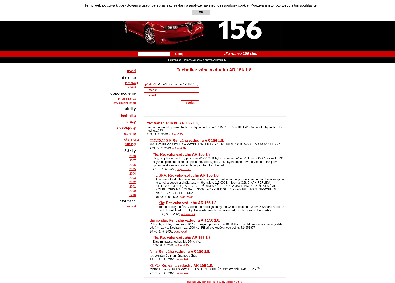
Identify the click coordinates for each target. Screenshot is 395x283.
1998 (132, 195)
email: (153, 95)
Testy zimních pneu (124, 103)
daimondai (158, 220)
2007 (132, 160)
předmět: (151, 84)
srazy (131, 122)
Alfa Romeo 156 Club (198, 4)
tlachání (131, 87)
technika (130, 83)
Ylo (149, 123)
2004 (132, 173)
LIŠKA (161, 175)
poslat (190, 102)
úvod (131, 71)
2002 (132, 182)
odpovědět (176, 134)
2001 (132, 186)
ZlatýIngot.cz (193, 281)
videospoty (126, 128)
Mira (153, 252)
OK (201, 12)
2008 (132, 156)
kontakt (131, 206)
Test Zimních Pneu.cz (213, 281)
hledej (179, 54)
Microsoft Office (234, 281)
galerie (130, 133)
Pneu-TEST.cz (127, 98)
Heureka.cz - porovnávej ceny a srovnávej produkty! (197, 59)
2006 (132, 165)
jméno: (153, 90)
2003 (132, 178)
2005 (132, 169)
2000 (132, 191)
